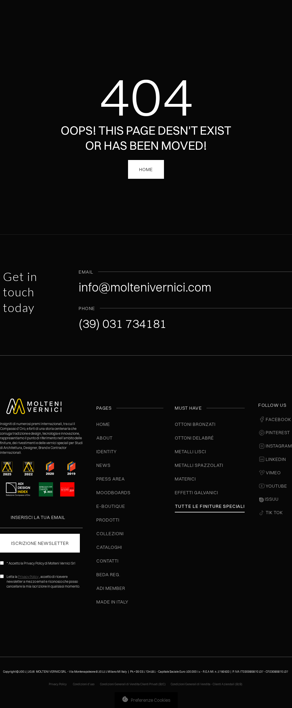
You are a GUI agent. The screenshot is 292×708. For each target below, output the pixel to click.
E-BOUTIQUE (110, 506)
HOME (146, 169)
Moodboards (113, 492)
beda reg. (108, 574)
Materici (185, 479)
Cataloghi (109, 547)
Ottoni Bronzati (195, 424)
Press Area (110, 479)
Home (103, 424)
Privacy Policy (28, 576)
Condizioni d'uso (84, 684)
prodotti (107, 520)
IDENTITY (106, 451)
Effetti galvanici (196, 492)
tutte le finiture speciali (210, 506)
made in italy (112, 602)
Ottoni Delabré (194, 438)
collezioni (110, 533)
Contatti (107, 561)
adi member (110, 588)
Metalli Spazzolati (199, 465)
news (103, 465)
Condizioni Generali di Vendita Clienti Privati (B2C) (133, 684)
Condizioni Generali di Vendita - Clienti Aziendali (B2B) (206, 684)
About (104, 438)
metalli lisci (190, 451)
